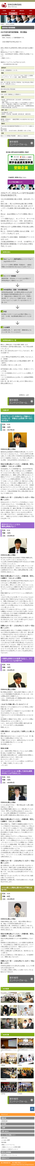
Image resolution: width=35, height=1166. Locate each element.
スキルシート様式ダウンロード (9, 1149)
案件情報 (3, 1142)
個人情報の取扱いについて (19, 1162)
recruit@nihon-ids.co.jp (10, 64)
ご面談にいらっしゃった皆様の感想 (10, 1147)
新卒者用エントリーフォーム (9, 1155)
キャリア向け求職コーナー (8, 1135)
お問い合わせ (5, 1131)
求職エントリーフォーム (8, 1144)
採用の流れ (4, 1138)
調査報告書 (4, 1121)
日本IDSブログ (5, 1158)
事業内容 (3, 1118)
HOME (2, 24)
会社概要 (3, 1124)
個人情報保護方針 (5, 1162)
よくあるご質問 (5, 1140)
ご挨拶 (3, 1127)
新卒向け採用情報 (6, 1152)
